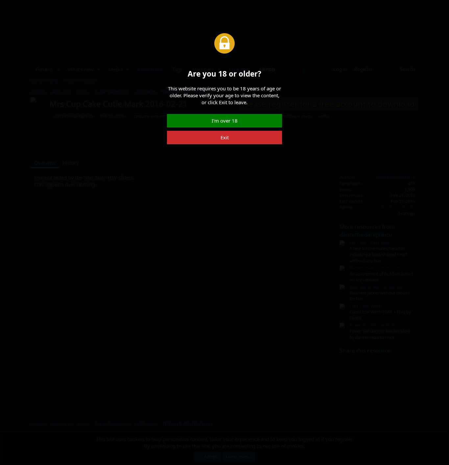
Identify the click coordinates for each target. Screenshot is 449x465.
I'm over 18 (225, 120)
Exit (225, 137)
